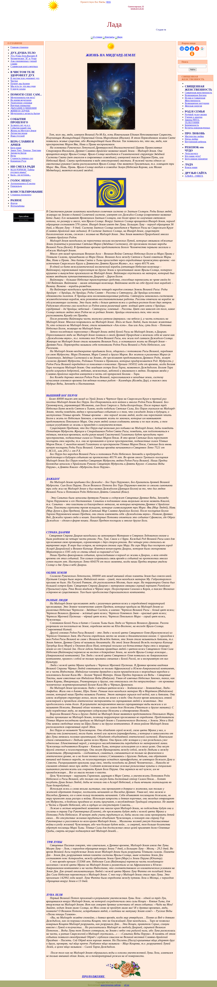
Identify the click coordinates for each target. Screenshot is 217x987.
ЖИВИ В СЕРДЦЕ (20, 110)
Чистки (14, 81)
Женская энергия (193, 106)
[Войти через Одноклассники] (192, 54)
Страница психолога (20, 194)
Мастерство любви (194, 136)
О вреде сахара (18, 89)
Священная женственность (198, 92)
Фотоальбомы (17, 206)
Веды (13, 155)
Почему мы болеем (20, 83)
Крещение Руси (18, 161)
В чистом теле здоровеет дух (24, 78)
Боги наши (15, 147)
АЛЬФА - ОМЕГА (194, 176)
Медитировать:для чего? (22, 97)
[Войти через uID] (182, 48)
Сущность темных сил (21, 158)
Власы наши (191, 167)
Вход (120, 37)
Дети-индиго (191, 153)
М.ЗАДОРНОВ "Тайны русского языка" (22, 170)
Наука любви (191, 139)
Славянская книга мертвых (24, 66)
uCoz (126, 985)
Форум (13, 203)
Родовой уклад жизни (196, 114)
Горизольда (16, 186)
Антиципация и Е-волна (22, 183)
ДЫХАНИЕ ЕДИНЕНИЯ (23, 108)
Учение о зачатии (193, 117)
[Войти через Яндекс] (197, 48)
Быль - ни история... (20, 175)
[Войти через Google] (202, 48)
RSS (108, 2)
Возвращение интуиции (197, 103)
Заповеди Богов (18, 153)
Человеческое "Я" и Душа (23, 58)
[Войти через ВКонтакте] (187, 48)
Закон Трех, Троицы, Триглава (25, 150)
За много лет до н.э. (20, 125)
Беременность (192, 125)
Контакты (110, 37)
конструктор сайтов (111, 985)
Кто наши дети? (193, 156)
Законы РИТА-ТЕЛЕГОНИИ (192, 121)
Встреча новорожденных (197, 127)
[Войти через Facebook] (192, 48)
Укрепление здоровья (21, 103)
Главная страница (19, 47)
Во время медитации (20, 100)
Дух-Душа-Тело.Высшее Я (23, 56)
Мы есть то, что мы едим (23, 86)
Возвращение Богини (196, 95)
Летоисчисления (18, 133)
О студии (97, 37)
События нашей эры (20, 128)
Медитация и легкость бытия (25, 113)
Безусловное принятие (196, 159)
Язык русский (17, 136)
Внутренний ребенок (195, 141)
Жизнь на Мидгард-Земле (23, 130)
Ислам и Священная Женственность (195, 99)
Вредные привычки (20, 105)
